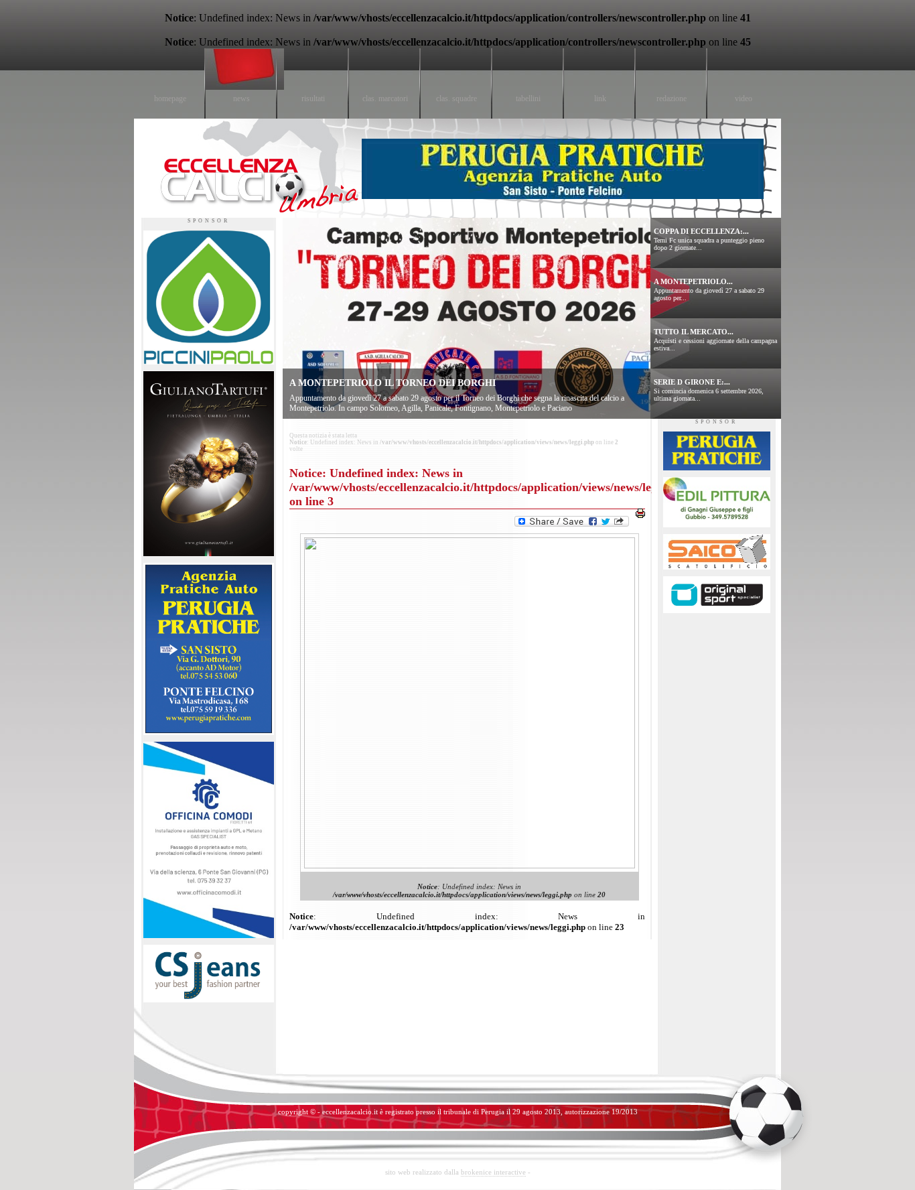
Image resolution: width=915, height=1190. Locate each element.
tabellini (528, 98)
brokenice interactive (493, 1172)
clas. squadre (456, 98)
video (743, 98)
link (600, 98)
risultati (313, 98)
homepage (170, 98)
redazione (671, 98)
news (241, 98)
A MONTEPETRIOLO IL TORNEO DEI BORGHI (392, 383)
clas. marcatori (385, 98)
